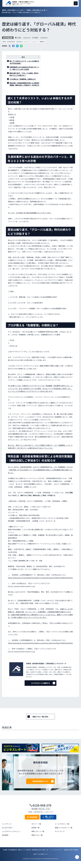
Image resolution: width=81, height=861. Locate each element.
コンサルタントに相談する (40, 683)
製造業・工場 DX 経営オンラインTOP (12, 10)
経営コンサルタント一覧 (63, 827)
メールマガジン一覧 (62, 824)
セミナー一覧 (36, 824)
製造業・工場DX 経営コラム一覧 (36, 10)
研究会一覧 (35, 827)
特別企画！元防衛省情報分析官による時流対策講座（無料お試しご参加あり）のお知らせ (24, 84)
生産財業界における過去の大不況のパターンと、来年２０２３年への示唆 (24, 68)
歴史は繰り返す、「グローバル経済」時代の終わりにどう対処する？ (24, 74)
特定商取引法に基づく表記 (38, 850)
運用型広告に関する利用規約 (71, 850)
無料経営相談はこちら (40, 781)
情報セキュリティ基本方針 (24, 850)
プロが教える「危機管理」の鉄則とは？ (23, 79)
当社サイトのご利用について (40, 854)
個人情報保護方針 (12, 850)
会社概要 (5, 850)
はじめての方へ (7, 827)
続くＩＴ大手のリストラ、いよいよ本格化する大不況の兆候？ (24, 62)
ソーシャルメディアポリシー (56, 850)
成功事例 (5, 835)
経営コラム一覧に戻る (40, 716)
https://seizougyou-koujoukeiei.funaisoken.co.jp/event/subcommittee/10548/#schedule (40, 577)
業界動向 (42, 41)
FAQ (47, 850)
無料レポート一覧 (38, 831)
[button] (76, 3)
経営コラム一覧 (37, 835)
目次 (23, 57)
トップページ (6, 824)
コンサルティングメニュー (11, 831)
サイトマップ (59, 831)
